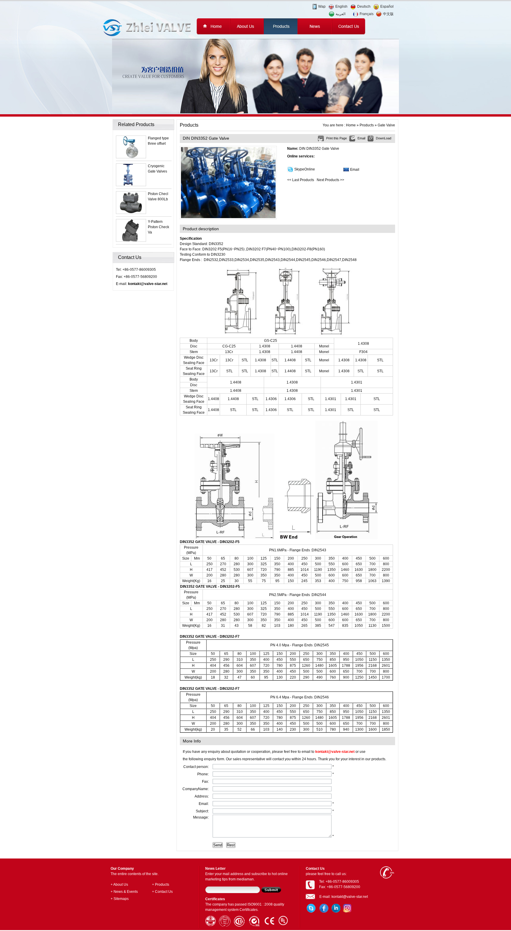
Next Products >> (330, 180)
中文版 (388, 14)
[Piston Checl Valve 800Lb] (131, 212)
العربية (340, 14)
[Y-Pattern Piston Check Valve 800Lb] (131, 240)
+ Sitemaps (120, 899)
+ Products (160, 884)
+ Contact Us (162, 892)
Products (367, 125)
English (341, 6)
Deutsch (364, 6)
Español (387, 6)
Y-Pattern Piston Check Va (158, 227)
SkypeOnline (304, 169)
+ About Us (119, 884)
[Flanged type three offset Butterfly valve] (131, 157)
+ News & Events (124, 892)
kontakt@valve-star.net (147, 284)
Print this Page (336, 138)
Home (351, 125)
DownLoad (383, 138)
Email (361, 138)
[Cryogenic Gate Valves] (131, 185)
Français (366, 14)
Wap (322, 6)
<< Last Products (300, 180)
